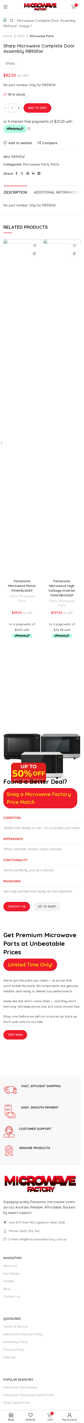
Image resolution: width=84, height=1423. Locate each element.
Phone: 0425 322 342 (24, 1231)
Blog (6, 1289)
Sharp (10, 63)
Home (7, 36)
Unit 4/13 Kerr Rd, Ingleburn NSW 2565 (37, 1222)
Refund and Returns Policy (23, 1334)
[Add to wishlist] (35, 245)
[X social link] (22, 173)
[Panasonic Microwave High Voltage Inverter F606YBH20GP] (62, 408)
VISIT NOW (15, 1034)
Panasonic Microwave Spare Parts (28, 1395)
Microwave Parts (42, 36)
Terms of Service (15, 1326)
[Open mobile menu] (5, 6)
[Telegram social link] (39, 173)
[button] (35, 253)
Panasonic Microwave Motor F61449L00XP (22, 586)
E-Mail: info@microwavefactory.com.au (38, 1239)
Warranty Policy (15, 1342)
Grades (8, 1281)
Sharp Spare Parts (16, 1403)
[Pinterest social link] (28, 173)
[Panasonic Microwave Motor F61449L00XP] (22, 408)
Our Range (11, 1273)
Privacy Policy (13, 1349)
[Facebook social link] (16, 173)
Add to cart (37, 108)
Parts (21, 36)
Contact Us (17, 906)
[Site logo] (40, 6)
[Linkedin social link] (33, 173)
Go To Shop (47, 906)
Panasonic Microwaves (20, 1387)
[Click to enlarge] (12, 20)
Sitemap (9, 1357)
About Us (10, 1266)
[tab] (15, 192)
